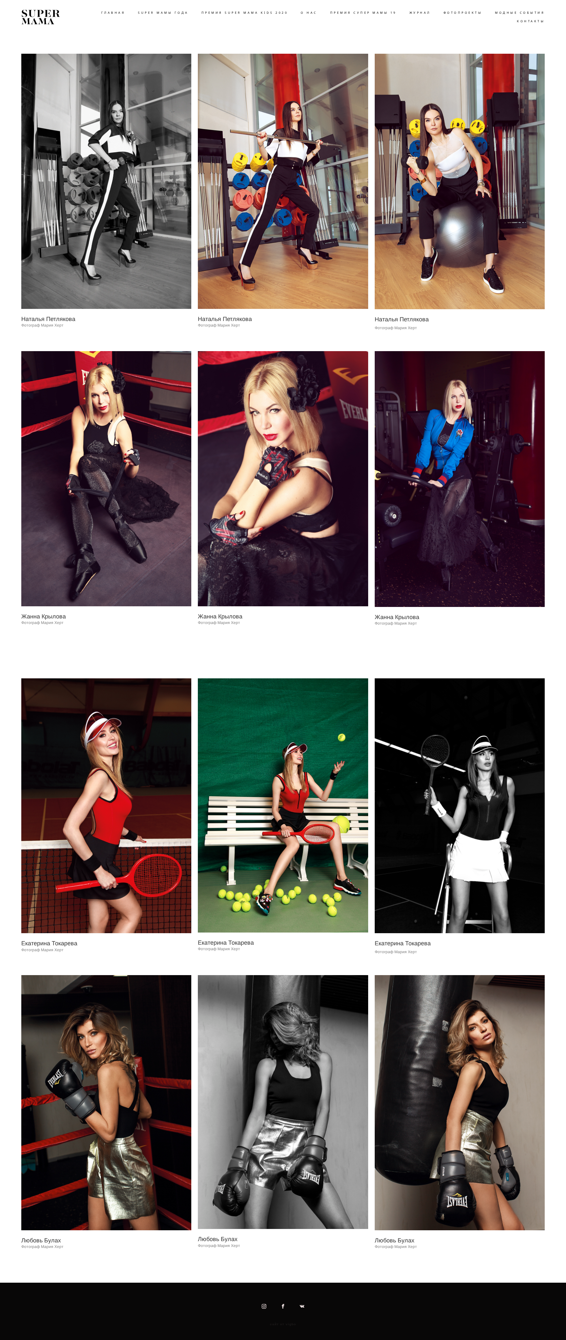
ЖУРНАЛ (420, 12)
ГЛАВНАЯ (113, 12)
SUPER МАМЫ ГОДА (163, 12)
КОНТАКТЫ (531, 21)
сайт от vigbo (283, 1324)
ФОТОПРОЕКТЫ (462, 12)
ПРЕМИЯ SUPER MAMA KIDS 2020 (244, 12)
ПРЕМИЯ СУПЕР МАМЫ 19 (363, 12)
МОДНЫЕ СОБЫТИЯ (520, 12)
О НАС (309, 12)
